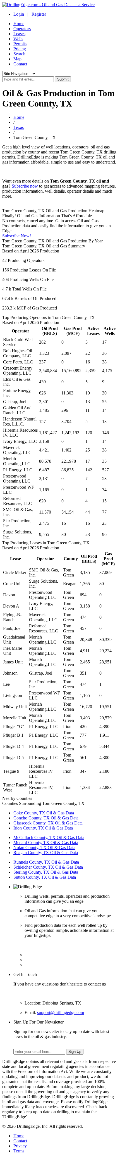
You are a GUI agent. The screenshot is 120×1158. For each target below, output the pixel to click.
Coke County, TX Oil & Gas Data (43, 812)
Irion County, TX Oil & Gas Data (43, 828)
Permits (20, 43)
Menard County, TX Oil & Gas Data (45, 842)
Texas (18, 127)
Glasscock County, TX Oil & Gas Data (48, 823)
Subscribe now (25, 186)
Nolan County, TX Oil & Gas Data (44, 847)
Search (19, 53)
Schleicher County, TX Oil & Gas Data (48, 867)
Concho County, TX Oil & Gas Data (45, 818)
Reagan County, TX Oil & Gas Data (45, 852)
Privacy (20, 1145)
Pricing (19, 48)
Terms (18, 1150)
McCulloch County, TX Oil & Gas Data (48, 837)
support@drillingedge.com (60, 1012)
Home (18, 23)
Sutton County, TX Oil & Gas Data (44, 877)
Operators (22, 28)
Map (17, 58)
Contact (20, 64)
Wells (18, 38)
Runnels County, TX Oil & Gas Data (46, 862)
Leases (19, 33)
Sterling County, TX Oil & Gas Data (45, 872)
